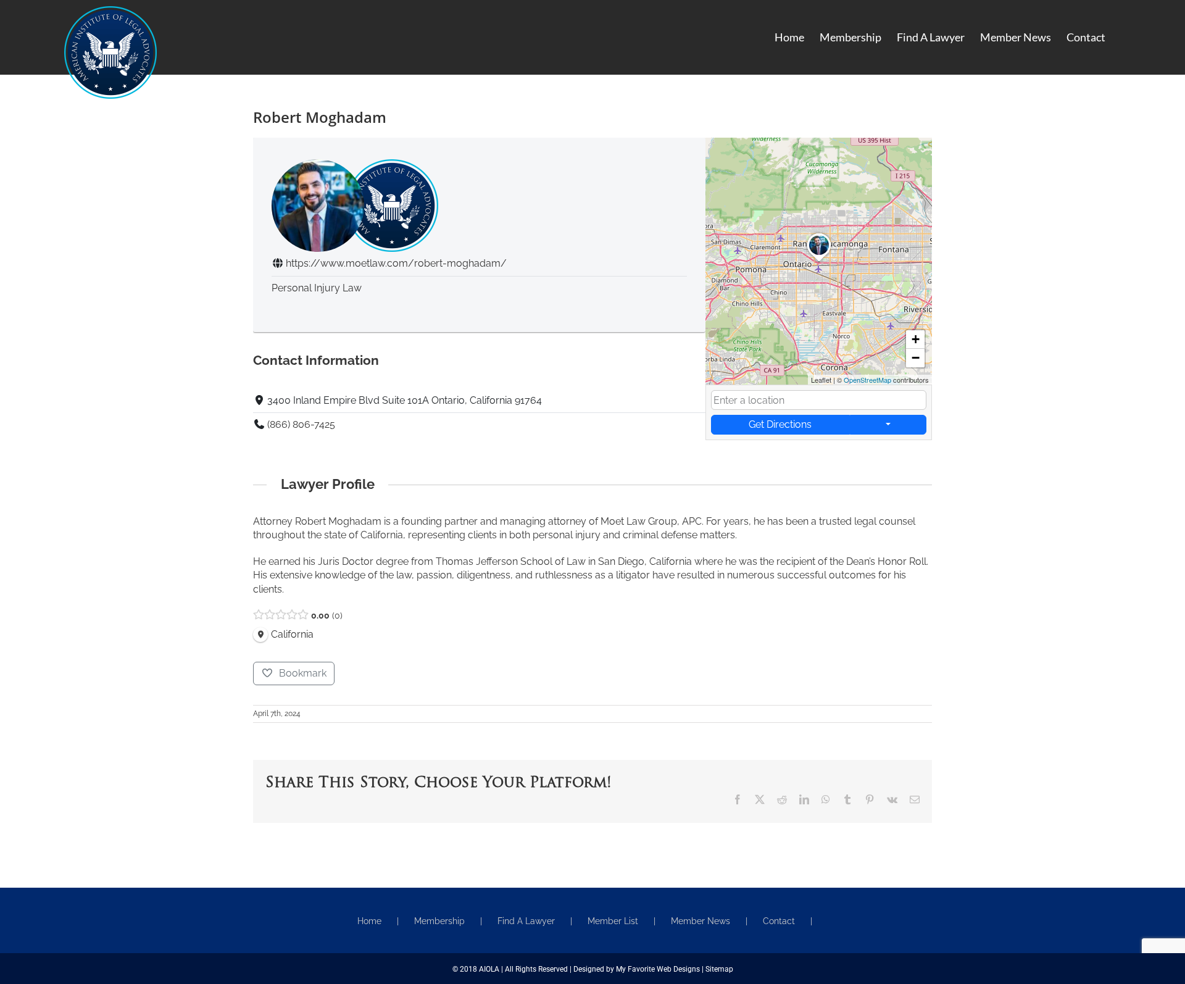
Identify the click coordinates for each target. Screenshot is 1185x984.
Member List (613, 921)
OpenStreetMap (867, 380)
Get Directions (780, 424)
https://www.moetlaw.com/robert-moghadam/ (396, 263)
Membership (439, 921)
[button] (819, 261)
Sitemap (719, 969)
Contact (779, 921)
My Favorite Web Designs (658, 969)
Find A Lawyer (526, 921)
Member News (700, 921)
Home (369, 921)
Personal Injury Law (317, 288)
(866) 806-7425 (301, 424)
